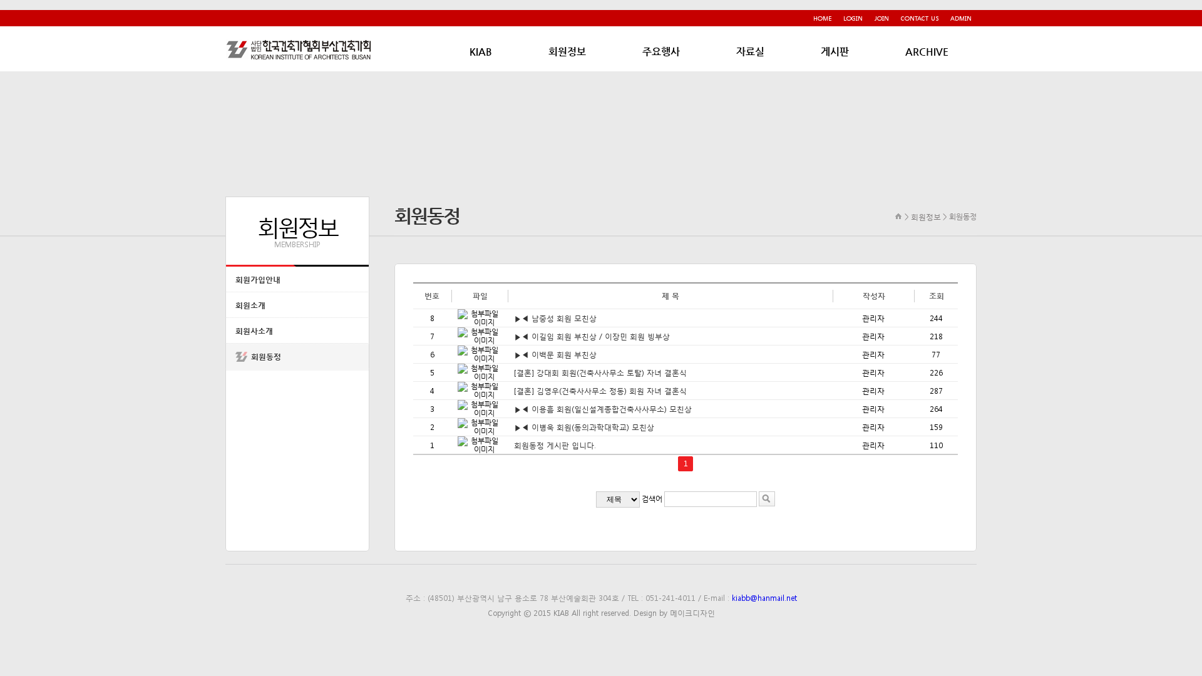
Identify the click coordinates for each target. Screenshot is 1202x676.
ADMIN (961, 18)
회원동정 (266, 356)
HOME (822, 18)
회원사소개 (254, 330)
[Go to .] (899, 216)
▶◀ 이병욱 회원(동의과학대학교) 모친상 (584, 427)
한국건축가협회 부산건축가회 (300, 49)
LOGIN (853, 18)
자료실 (750, 52)
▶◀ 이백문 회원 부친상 (555, 354)
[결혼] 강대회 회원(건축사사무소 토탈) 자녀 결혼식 (600, 372)
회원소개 (250, 305)
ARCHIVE (926, 52)
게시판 (835, 52)
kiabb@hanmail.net (764, 598)
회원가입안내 (257, 279)
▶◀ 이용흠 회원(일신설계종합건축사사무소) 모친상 (603, 409)
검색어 (652, 498)
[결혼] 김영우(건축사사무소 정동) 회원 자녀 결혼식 (600, 391)
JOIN (882, 18)
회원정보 (567, 52)
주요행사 (661, 52)
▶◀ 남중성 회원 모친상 (555, 318)
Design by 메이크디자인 (674, 613)
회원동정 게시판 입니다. (555, 445)
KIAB (481, 52)
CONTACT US (919, 18)
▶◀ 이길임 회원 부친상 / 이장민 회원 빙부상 (592, 336)
